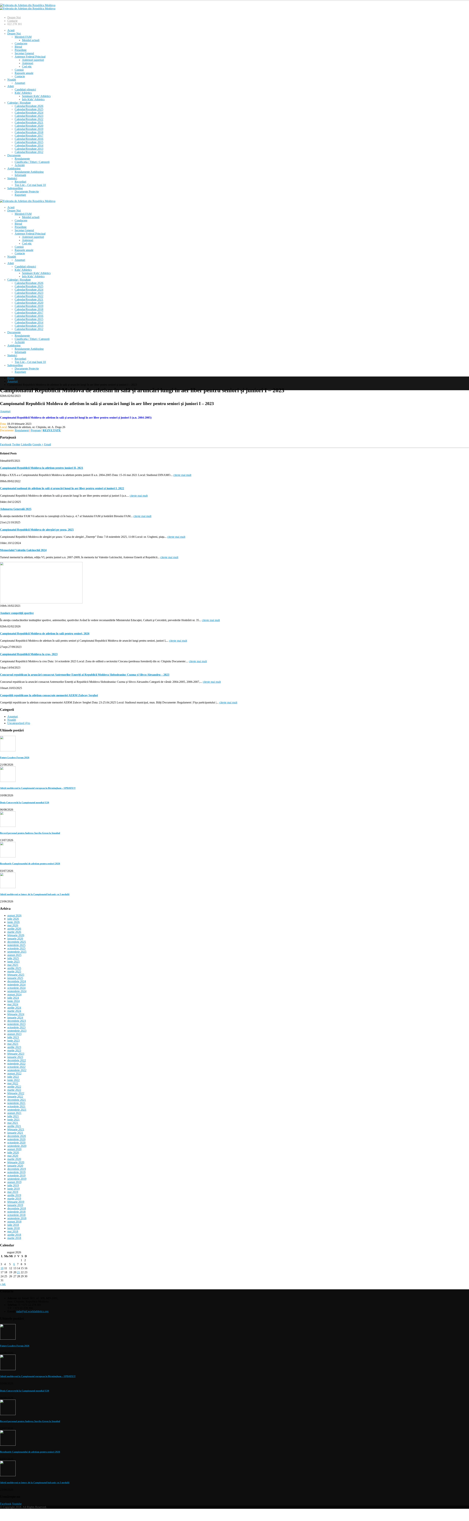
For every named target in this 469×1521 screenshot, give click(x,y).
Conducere (21, 43)
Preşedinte (21, 50)
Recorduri (20, 181)
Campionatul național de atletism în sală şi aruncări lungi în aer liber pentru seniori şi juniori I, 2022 (62, 488)
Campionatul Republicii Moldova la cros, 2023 (29, 654)
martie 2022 (14, 1089)
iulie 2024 (13, 997)
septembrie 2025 (16, 951)
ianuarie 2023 (15, 1057)
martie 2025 (14, 971)
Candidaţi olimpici (25, 89)
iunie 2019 (13, 1188)
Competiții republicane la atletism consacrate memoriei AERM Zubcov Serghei (49, 695)
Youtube (17, 1503)
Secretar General (24, 53)
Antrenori (27, 63)
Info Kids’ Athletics (33, 99)
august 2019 (14, 1182)
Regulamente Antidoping (29, 171)
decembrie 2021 (16, 1099)
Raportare (20, 194)
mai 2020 (12, 1155)
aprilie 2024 (14, 1007)
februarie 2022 (15, 1093)
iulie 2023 (13, 1037)
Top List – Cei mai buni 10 (30, 185)
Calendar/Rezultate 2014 (29, 145)
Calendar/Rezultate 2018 (29, 132)
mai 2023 (12, 1043)
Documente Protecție (27, 191)
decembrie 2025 (16, 941)
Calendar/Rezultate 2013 (29, 148)
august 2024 (14, 994)
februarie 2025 (15, 974)
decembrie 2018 (16, 1208)
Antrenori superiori (33, 59)
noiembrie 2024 (16, 984)
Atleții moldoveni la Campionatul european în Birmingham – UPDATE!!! (37, 788)
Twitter (16, 444)
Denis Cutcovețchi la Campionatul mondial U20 (24, 802)
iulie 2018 (13, 1224)
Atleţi (10, 86)
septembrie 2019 (16, 1178)
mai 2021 (12, 1122)
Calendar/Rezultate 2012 (29, 152)
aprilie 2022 (14, 1086)
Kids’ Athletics (23, 92)
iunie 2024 (13, 1001)
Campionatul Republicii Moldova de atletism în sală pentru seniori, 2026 (44, 633)
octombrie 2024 (16, 987)
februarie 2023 (15, 1053)
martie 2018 (14, 1238)
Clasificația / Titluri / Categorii (32, 161)
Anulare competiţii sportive (17, 613)
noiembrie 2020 (16, 1139)
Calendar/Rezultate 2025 (29, 109)
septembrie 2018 (16, 1218)
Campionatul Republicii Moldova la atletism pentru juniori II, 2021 (41, 467)
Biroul (18, 46)
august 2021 (14, 1113)
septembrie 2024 (16, 991)
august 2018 (14, 1221)
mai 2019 (12, 1192)
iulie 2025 (13, 958)
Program (36, 430)
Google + (37, 444)
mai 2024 (12, 1004)
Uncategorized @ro (18, 723)
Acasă (10, 30)
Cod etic (27, 66)
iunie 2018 (13, 1228)
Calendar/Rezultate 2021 (29, 122)
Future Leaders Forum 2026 (14, 757)
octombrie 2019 (16, 1175)
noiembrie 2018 (16, 1211)
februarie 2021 (15, 1129)
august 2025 (14, 955)
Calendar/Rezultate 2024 (29, 112)
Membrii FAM (23, 36)
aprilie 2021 (14, 1126)
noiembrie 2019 (16, 1172)
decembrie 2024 (16, 981)
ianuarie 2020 (15, 1165)
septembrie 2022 (16, 1070)
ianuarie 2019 (15, 1205)
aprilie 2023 (14, 1047)
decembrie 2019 (16, 1168)
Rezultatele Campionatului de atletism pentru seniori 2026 (30, 863)
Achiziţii (20, 165)
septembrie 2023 (16, 1030)
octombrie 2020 (16, 1142)
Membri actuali (30, 40)
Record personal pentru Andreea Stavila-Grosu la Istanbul (30, 833)
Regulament (22, 430)
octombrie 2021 (16, 1106)
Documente (14, 155)
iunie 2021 (13, 1119)
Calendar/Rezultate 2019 (29, 129)
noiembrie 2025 (16, 945)
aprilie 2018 (14, 1234)
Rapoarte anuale (24, 73)
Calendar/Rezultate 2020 (29, 125)
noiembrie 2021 (16, 1103)
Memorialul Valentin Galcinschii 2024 (23, 550)
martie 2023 (14, 1050)
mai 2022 (12, 1083)
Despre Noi (14, 17)
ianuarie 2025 (15, 978)
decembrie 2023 (16, 1020)
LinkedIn (26, 444)
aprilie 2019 (14, 1195)
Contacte (12, 20)
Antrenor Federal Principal (30, 56)
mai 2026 (12, 925)
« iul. (3, 1284)
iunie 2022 (13, 1080)
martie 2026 (14, 931)
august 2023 (14, 1034)
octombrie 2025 (16, 948)
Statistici (12, 178)
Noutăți (11, 79)
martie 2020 (14, 1159)
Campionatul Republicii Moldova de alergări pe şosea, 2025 (37, 529)
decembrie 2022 (16, 1060)
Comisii (19, 69)
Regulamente (22, 158)
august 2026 (14, 915)
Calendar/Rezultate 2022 (29, 119)
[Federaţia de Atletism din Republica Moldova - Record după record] (27, 7)
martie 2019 (14, 1198)
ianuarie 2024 (15, 1017)
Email (47, 444)
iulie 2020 (13, 1152)
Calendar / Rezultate (19, 102)
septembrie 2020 (16, 1145)
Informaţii (20, 175)
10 (2, 1268)
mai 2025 (12, 964)
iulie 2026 (13, 918)
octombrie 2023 (16, 1027)
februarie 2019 (15, 1201)
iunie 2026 (13, 922)
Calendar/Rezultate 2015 (29, 142)
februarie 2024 (15, 1014)
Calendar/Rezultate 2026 (29, 106)
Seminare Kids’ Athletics (36, 96)
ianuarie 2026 (15, 938)
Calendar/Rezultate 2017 (29, 135)
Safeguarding (15, 188)
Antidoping (14, 168)
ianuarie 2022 (15, 1096)
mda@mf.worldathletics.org (32, 1311)
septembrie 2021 (16, 1109)
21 (18, 1272)
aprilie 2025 (14, 968)
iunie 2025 (13, 961)
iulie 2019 (13, 1185)
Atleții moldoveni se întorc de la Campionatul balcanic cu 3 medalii (34, 894)
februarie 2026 (15, 935)
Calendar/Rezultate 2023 (29, 115)
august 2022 (14, 1073)
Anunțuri (20, 82)
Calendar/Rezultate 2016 (29, 138)
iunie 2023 (13, 1040)
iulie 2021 (13, 1116)
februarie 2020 (15, 1162)
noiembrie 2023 (16, 1024)
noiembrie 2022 (16, 1063)
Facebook (5, 444)
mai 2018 (12, 1231)
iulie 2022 (13, 1076)
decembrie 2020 (16, 1136)
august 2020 (14, 1149)
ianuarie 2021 (15, 1132)
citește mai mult (182, 475)
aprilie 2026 (14, 928)
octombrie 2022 (16, 1066)
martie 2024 (14, 1010)
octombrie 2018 (16, 1215)
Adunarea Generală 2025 (15, 509)
